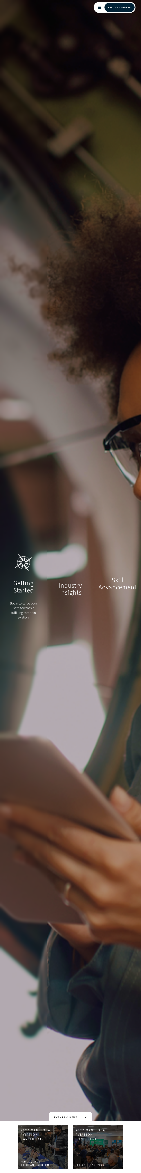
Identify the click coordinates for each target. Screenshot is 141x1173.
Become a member (119, 7)
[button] (99, 7)
